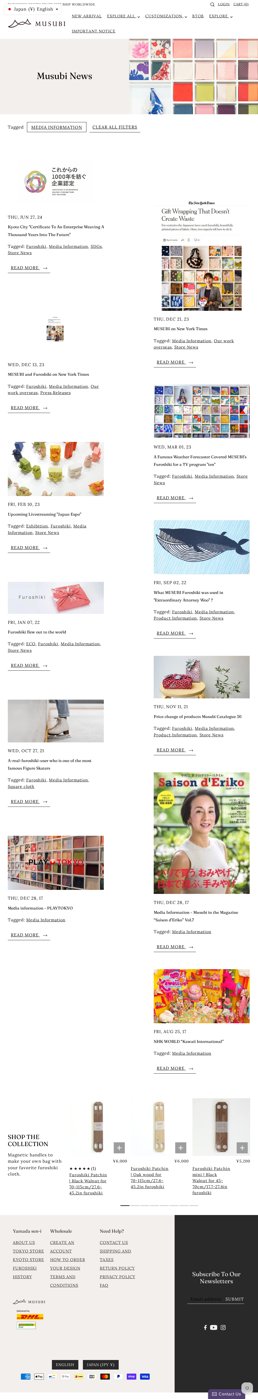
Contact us (114, 1242)
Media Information (56, 127)
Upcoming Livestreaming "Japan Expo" (44, 514)
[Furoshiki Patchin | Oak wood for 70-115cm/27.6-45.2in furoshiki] (160, 1127)
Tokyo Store (28, 1251)
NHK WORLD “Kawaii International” (189, 1041)
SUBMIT (234, 1299)
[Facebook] (205, 1327)
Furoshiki (36, 246)
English (65, 1364)
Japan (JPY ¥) (101, 1364)
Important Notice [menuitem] (93, 31)
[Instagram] (222, 1327)
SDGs (96, 246)
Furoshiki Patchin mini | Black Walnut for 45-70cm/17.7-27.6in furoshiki (211, 1180)
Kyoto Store (28, 1259)
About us (24, 1242)
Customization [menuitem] (164, 16)
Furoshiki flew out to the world (37, 631)
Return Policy (117, 1268)
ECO (31, 643)
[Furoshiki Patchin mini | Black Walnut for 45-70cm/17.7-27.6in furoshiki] (221, 1127)
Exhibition (37, 525)
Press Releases (55, 392)
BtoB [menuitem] (198, 16)
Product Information (175, 618)
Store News (20, 252)
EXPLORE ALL (121, 16)
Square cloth (21, 786)
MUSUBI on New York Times (180, 328)
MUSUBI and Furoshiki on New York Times (48, 374)
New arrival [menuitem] (87, 16)
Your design (65, 1268)
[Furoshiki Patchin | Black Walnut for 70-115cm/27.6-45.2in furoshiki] (98, 1127)
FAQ (104, 1285)
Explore (219, 16)
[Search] (212, 5)
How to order (67, 1259)
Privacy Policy (117, 1276)
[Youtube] (213, 1327)
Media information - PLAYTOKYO (40, 908)
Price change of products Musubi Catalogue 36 (197, 716)
